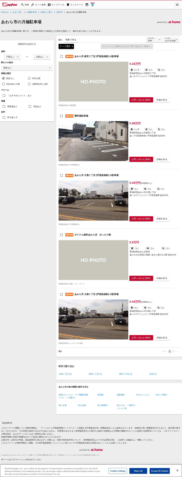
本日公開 (36, 78)
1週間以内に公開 (39, 84)
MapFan (5, 12)
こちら (104, 443)
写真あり (37, 106)
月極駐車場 (32, 12)
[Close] (177, 470)
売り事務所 (102, 405)
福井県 (59, 12)
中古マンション (143, 395)
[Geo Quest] (92, 5)
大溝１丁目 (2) (65, 374)
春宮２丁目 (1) (125, 374)
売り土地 (63, 405)
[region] (91, 470)
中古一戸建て (161, 395)
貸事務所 (121, 395)
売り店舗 (82, 405)
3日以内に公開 (13, 84)
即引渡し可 (12, 117)
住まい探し (18, 12)
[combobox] (12, 57)
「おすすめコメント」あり (19, 95)
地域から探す (46, 12)
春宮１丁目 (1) (95, 374)
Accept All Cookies (159, 471)
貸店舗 (100, 395)
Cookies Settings (117, 471)
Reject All (138, 471)
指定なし (10, 78)
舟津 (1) (153, 374)
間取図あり (12, 106)
